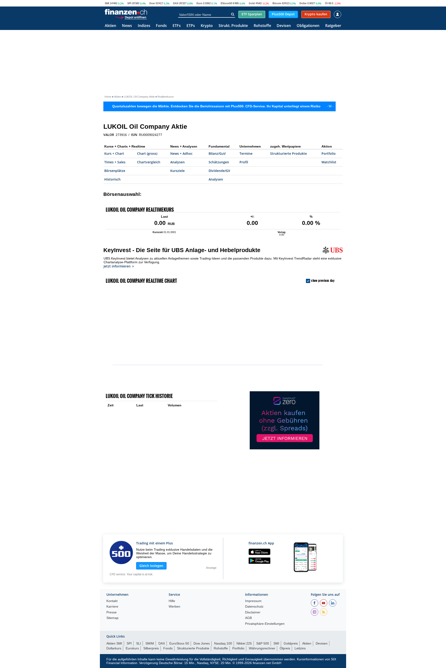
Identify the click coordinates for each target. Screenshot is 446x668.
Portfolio (328, 153)
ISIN (134, 134)
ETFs (177, 26)
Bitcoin (276, 3)
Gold (252, 3)
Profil (243, 162)
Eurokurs (132, 648)
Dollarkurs (113, 648)
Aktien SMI (114, 643)
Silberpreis (151, 648)
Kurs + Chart (114, 153)
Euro (199, 3)
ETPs (191, 26)
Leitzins (300, 648)
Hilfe (172, 601)
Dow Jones (201, 643)
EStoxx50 (226, 3)
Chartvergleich (148, 162)
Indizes (144, 26)
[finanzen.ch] (126, 12)
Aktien (110, 26)
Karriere (112, 606)
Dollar (303, 3)
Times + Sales (114, 162)
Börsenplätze (114, 170)
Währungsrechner (262, 648)
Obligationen (308, 26)
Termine (246, 153)
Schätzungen (219, 162)
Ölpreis (285, 648)
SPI (129, 3)
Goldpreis (291, 643)
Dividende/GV (219, 170)
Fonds (161, 26)
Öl (326, 3)
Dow (152, 3)
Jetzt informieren (117, 266)
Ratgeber (333, 26)
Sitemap (112, 618)
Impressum (253, 601)
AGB (248, 618)
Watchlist (328, 162)
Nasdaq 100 (223, 643)
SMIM (149, 643)
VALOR (108, 134)
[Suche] (232, 14)
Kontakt (112, 601)
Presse (111, 612)
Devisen (284, 26)
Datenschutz (254, 606)
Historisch (112, 179)
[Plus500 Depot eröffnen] (131, 17)
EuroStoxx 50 (179, 643)
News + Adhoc (181, 153)
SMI (107, 3)
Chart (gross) (147, 153)
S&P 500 (262, 643)
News (127, 26)
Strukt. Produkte (233, 26)
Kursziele (177, 170)
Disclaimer (252, 612)
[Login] (337, 14)
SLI (138, 643)
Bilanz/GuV (217, 153)
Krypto (207, 26)
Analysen (177, 162)
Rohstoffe (262, 26)
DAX (175, 3)
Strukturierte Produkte (288, 153)
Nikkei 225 (244, 643)
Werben (174, 606)
